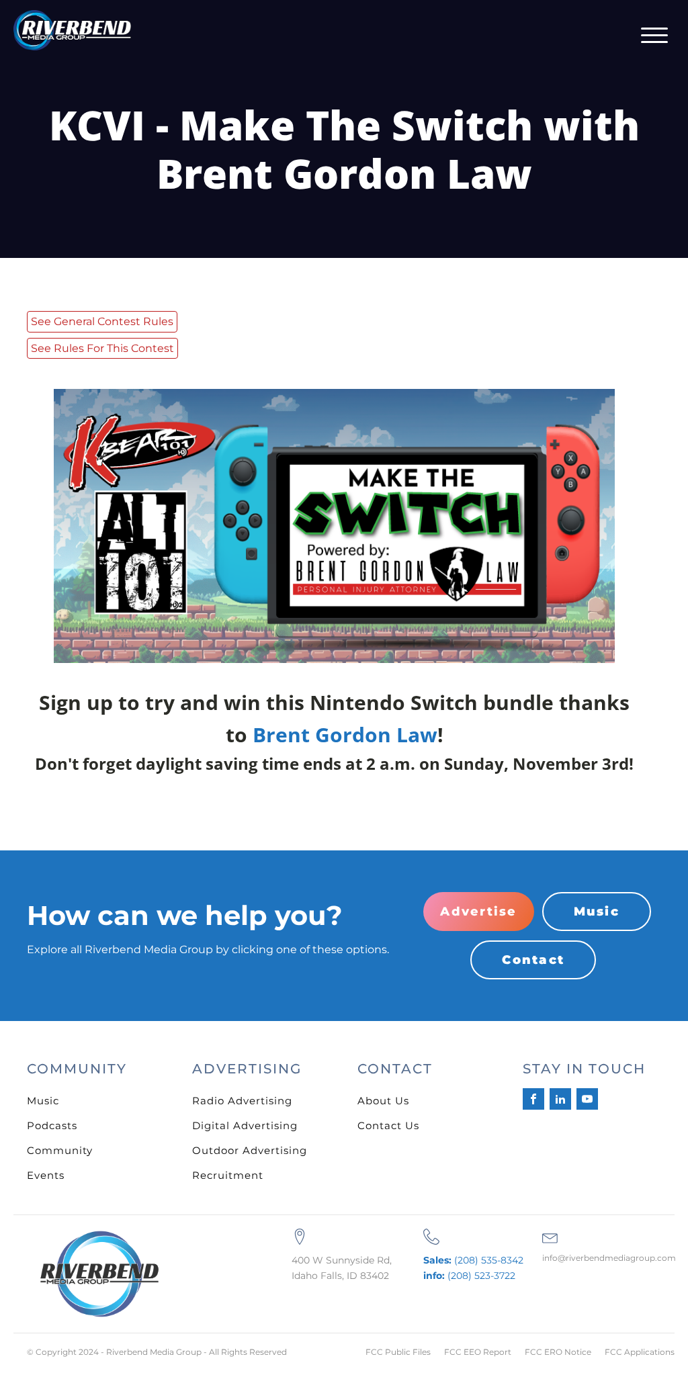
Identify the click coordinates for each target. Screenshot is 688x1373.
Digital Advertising (245, 1125)
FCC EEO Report (477, 1352)
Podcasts (52, 1125)
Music (596, 911)
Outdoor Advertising (249, 1150)
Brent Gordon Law (345, 734)
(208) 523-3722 (469, 1276)
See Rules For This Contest (102, 348)
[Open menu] (654, 36)
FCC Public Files (398, 1352)
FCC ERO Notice (558, 1352)
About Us (383, 1100)
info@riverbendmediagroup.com (609, 1258)
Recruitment (227, 1175)
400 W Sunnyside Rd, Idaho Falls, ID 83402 (342, 1267)
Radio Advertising (242, 1100)
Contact (533, 960)
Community (60, 1150)
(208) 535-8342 (473, 1260)
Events (45, 1175)
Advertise (478, 911)
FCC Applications (640, 1352)
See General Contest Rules (102, 321)
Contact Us (388, 1125)
